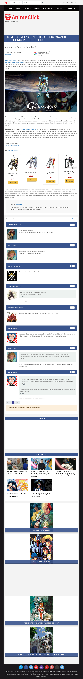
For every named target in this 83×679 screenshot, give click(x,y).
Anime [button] (10, 8)
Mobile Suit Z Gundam (41, 561)
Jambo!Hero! (12, 224)
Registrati (65, 3)
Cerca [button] (58, 8)
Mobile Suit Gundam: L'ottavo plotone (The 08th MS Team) (41, 654)
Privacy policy (43, 676)
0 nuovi (74, 219)
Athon (10, 328)
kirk (9, 245)
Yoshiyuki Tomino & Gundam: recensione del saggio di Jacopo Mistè (40, 494)
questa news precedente (29, 129)
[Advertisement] (41, 28)
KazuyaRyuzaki (13, 307)
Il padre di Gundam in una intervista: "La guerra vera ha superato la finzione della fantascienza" (40, 474)
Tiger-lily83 (11, 286)
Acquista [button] (13, 183)
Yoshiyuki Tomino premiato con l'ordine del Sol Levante (17, 472)
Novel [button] (27, 8)
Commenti (8, 54)
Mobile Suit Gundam (41, 530)
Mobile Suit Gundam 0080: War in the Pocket (41, 623)
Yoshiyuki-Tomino (13, 150)
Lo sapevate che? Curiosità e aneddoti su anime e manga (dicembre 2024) (16, 494)
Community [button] (69, 8)
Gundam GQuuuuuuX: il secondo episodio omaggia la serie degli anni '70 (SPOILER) (65, 473)
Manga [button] (18, 8)
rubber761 (11, 266)
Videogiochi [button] (47, 8)
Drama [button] (36, 8)
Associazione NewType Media (53, 671)
